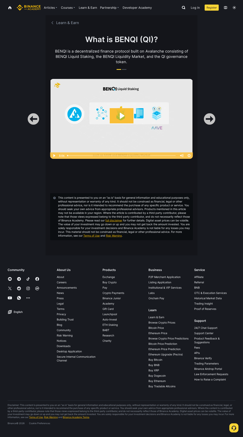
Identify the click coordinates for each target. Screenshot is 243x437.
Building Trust (65, 319)
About (60, 277)
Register (212, 7)
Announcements (67, 287)
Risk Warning (114, 235)
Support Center (203, 333)
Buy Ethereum (157, 381)
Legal (60, 303)
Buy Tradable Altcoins (161, 386)
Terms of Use (91, 235)
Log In (195, 7)
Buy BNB (153, 365)
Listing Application (159, 282)
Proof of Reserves (205, 308)
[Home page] (29, 8)
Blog (59, 324)
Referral (199, 282)
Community (64, 330)
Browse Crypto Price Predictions (168, 338)
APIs (197, 352)
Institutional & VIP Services (164, 287)
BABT (106, 330)
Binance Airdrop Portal (208, 368)
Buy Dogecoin (157, 375)
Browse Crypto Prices (161, 322)
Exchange (109, 277)
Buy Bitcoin (155, 359)
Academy (108, 303)
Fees (197, 347)
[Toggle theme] (234, 7)
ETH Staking (110, 324)
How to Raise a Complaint (210, 379)
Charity (107, 340)
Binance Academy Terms (76, 417)
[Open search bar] (182, 7)
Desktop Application (69, 351)
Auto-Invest (110, 319)
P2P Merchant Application (164, 277)
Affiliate (199, 277)
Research (108, 335)
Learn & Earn (156, 317)
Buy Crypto (110, 282)
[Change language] (225, 7)
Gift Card (108, 308)
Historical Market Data (208, 298)
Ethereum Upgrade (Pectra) (165, 354)
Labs (151, 292)
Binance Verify (203, 358)
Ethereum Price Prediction (164, 349)
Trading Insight (203, 303)
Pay (105, 287)
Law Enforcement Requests (211, 374)
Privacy (61, 314)
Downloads (63, 346)
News (60, 292)
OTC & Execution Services (210, 292)
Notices (61, 340)
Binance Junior (112, 298)
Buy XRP (153, 370)
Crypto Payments (113, 292)
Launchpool (110, 314)
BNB (197, 287)
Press (60, 298)
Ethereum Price (157, 333)
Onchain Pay (156, 298)
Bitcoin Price (156, 327)
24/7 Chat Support (205, 327)
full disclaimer (113, 220)
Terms (60, 308)
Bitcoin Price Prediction (162, 343)
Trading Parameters (206, 363)
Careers (61, 282)
